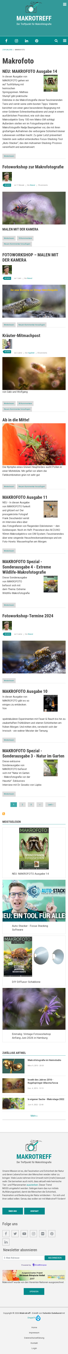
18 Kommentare (25, 238)
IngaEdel (31, 353)
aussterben (32, 1185)
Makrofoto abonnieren (3, 813)
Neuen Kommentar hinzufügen (17, 244)
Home (34, 1327)
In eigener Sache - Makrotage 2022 (46, 1099)
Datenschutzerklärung (34, 1338)
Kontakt (35, 1211)
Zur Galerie (7, 50)
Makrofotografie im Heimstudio (44, 1060)
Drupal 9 (32, 1317)
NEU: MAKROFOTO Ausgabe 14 (30, 873)
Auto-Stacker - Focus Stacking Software (30, 927)
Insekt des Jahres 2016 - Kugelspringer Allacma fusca (43, 1081)
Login (34, 1348)
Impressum (34, 1333)
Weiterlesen (10, 157)
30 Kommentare (25, 403)
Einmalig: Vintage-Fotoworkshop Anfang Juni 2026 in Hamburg (31, 1035)
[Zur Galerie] (34, 7)
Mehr (33, 1116)
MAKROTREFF (34, 18)
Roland (32, 185)
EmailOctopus (40, 1265)
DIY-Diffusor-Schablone (26, 981)
